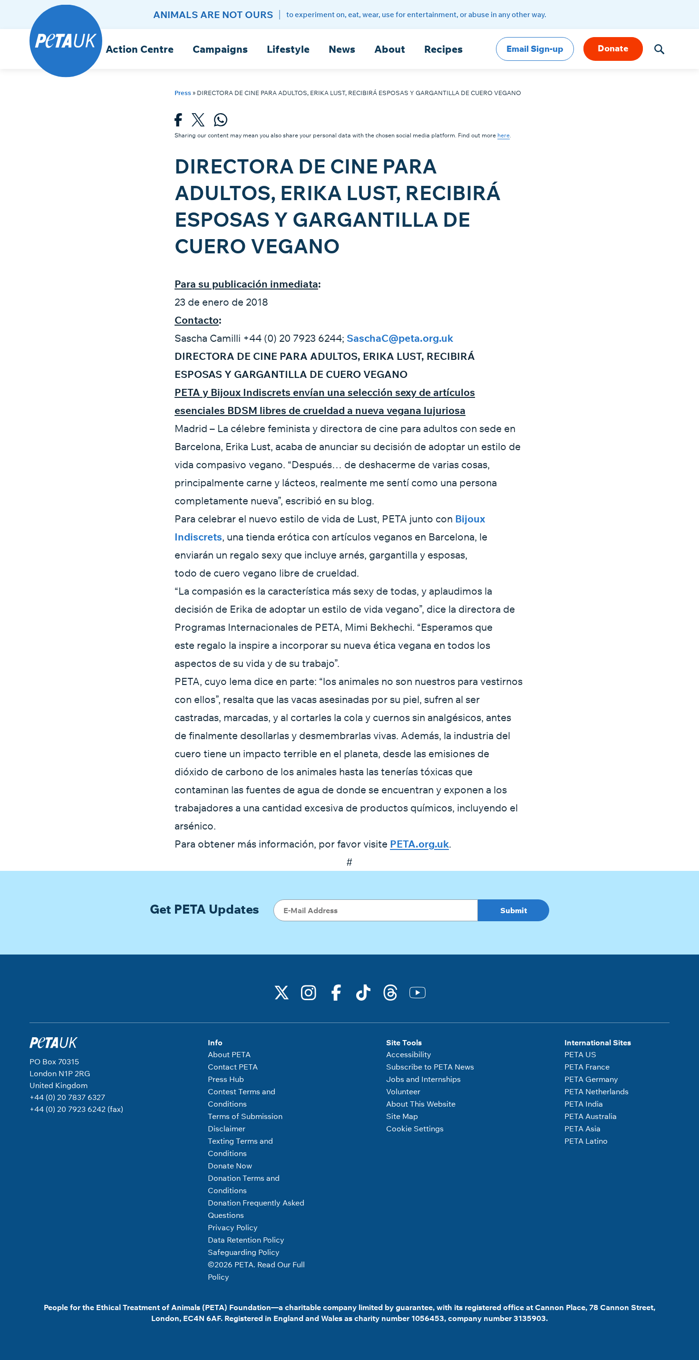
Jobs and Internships (423, 1079)
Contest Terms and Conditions (241, 1098)
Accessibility (408, 1054)
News (342, 49)
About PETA (229, 1054)
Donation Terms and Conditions (244, 1184)
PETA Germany (591, 1079)
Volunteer (403, 1091)
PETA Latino (586, 1141)
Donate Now (230, 1165)
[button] (659, 49)
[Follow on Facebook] (336, 992)
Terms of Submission (245, 1116)
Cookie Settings (415, 1128)
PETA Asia (582, 1128)
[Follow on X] (282, 992)
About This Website (421, 1104)
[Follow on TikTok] (363, 992)
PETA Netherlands (596, 1091)
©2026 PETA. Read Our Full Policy (256, 1271)
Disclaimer (226, 1128)
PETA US (580, 1054)
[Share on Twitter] (198, 122)
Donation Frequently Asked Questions (256, 1209)
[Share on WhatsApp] (220, 122)
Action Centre (140, 49)
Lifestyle (288, 49)
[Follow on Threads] (390, 992)
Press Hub (226, 1079)
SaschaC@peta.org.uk (400, 338)
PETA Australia (590, 1116)
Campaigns (220, 49)
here (503, 135)
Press (183, 92)
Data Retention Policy (246, 1239)
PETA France (587, 1066)
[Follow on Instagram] (309, 992)
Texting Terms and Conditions (240, 1147)
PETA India (583, 1104)
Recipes (443, 49)
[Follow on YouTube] (417, 992)
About (389, 49)
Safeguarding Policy (244, 1252)
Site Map (402, 1116)
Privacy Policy (233, 1227)
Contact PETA (233, 1066)
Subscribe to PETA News (430, 1066)
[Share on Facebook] (178, 122)
